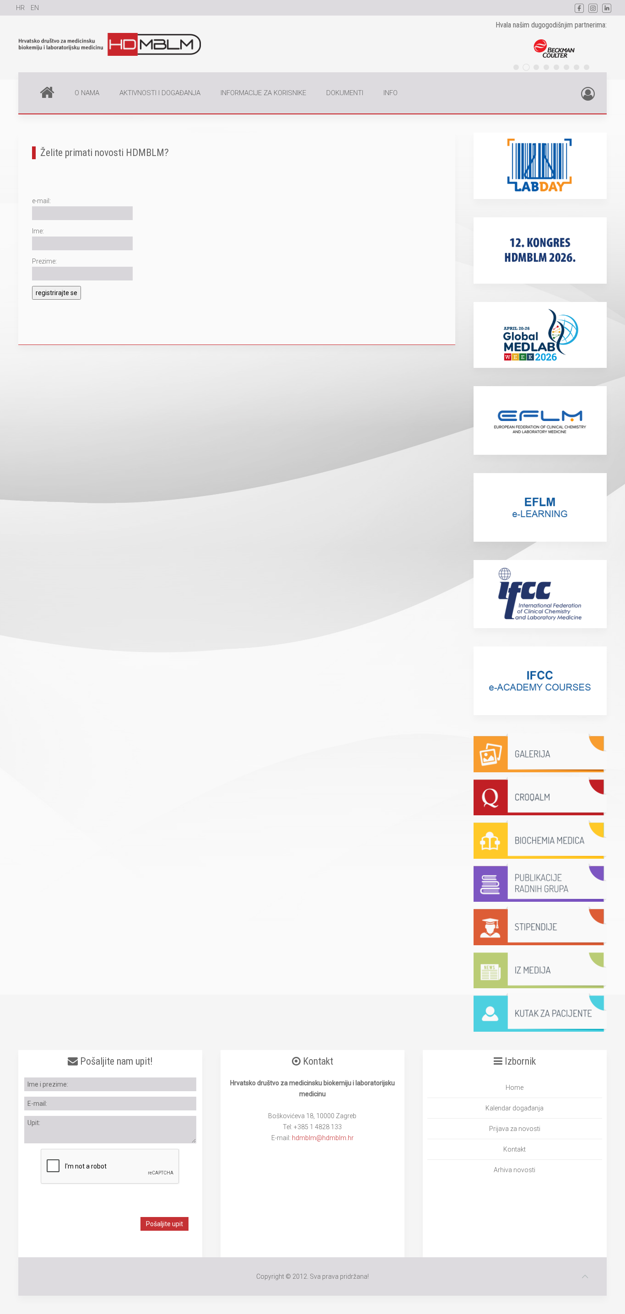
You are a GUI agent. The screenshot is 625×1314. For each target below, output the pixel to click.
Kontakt (514, 1149)
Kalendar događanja (514, 1108)
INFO (390, 93)
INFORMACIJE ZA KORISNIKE (263, 93)
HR (21, 7)
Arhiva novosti (514, 1170)
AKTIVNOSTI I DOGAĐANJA (159, 93)
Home (47, 93)
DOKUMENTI (344, 93)
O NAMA (87, 93)
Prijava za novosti (514, 1128)
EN (35, 7)
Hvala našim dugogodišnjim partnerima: (551, 25)
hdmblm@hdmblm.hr (323, 1138)
